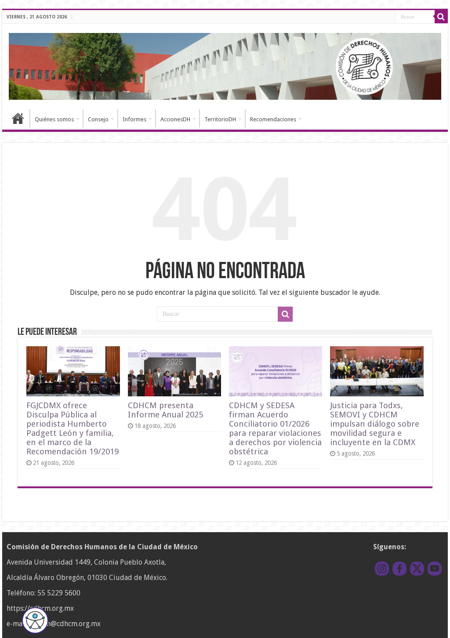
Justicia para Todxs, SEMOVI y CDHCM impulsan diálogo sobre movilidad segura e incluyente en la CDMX (374, 424)
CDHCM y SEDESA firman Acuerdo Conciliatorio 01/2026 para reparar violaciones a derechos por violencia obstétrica (275, 428)
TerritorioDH (220, 119)
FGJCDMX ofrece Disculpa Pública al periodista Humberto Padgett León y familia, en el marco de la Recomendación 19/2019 (72, 428)
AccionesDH (175, 119)
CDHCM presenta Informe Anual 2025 (165, 410)
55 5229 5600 (58, 593)
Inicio (18, 118)
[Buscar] (441, 16)
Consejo (98, 119)
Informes (134, 119)
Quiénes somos (54, 119)
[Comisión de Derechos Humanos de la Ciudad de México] (225, 65)
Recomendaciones (273, 119)
